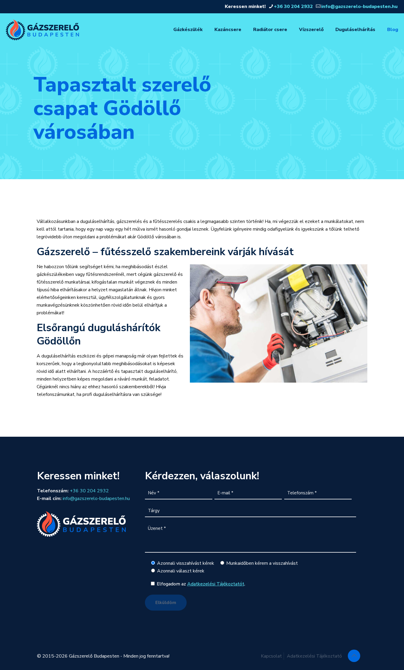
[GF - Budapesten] (42, 29)
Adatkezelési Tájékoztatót (215, 584)
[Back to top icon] (354, 656)
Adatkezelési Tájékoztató (314, 656)
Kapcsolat (271, 656)
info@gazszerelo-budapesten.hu (359, 6)
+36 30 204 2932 (293, 6)
